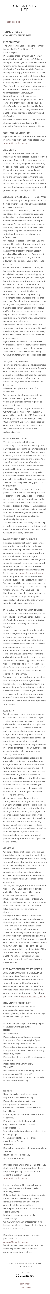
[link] (25, 8)
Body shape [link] (25, 1283)
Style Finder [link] (25, 1287)
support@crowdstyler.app (15, 143)
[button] (6, 8)
